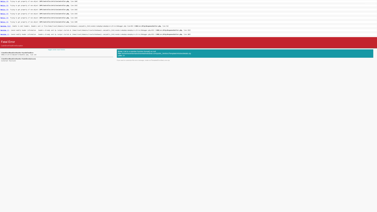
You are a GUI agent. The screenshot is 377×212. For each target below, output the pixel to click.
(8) (4, 1)
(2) (5, 30)
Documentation (369, 3)
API (374, 3)
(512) (6, 26)
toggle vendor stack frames (56, 49)
